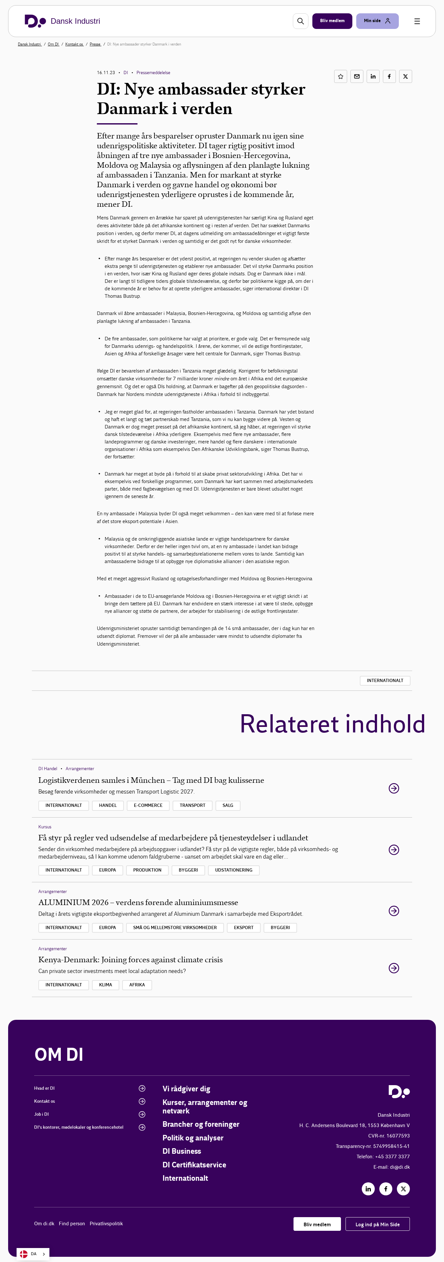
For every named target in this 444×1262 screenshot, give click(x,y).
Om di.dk (44, 1224)
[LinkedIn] (368, 1188)
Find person (72, 1224)
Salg (228, 805)
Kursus (44, 827)
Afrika (137, 985)
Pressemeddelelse (153, 72)
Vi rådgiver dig (186, 1089)
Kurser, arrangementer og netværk (205, 1107)
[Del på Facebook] (389, 76)
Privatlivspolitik (106, 1224)
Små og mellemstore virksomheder (175, 927)
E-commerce (148, 805)
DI (126, 72)
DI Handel (47, 768)
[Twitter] (403, 1188)
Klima (105, 985)
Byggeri (188, 870)
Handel (108, 805)
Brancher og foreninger (201, 1124)
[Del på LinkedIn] (373, 76)
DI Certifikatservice (194, 1165)
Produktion (147, 870)
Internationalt (385, 680)
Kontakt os (74, 44)
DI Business (182, 1151)
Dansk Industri (30, 44)
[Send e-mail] (356, 76)
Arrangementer (80, 768)
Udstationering (234, 870)
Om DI (53, 44)
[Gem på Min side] (340, 76)
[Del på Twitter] (405, 76)
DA (33, 1254)
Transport (192, 805)
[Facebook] (385, 1188)
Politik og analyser (193, 1138)
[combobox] (33, 1254)
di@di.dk (400, 1167)
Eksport (244, 927)
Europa (107, 870)
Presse (95, 44)
